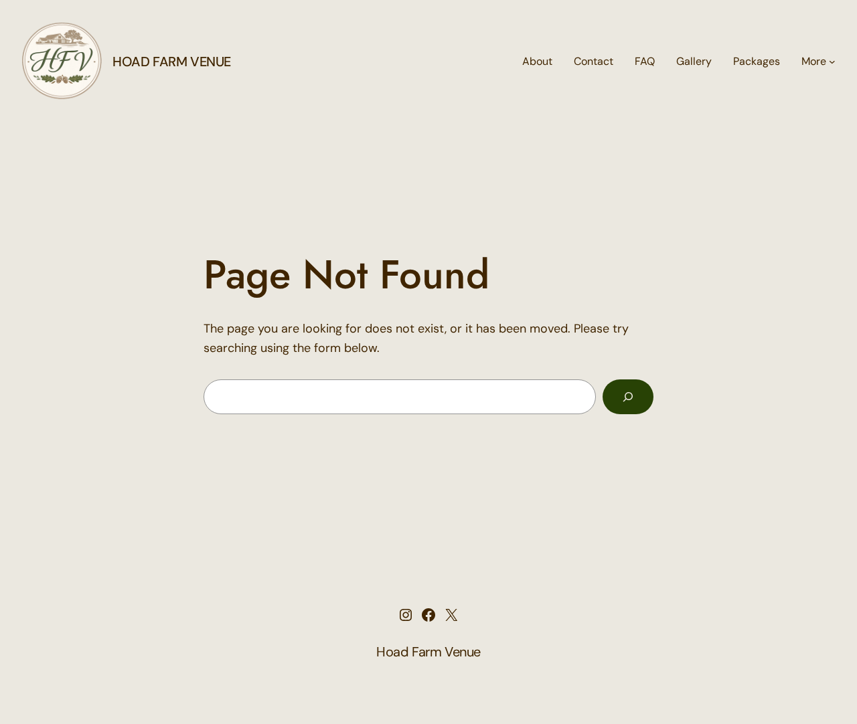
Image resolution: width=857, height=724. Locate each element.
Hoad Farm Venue (171, 61)
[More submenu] (832, 61)
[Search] (628, 396)
